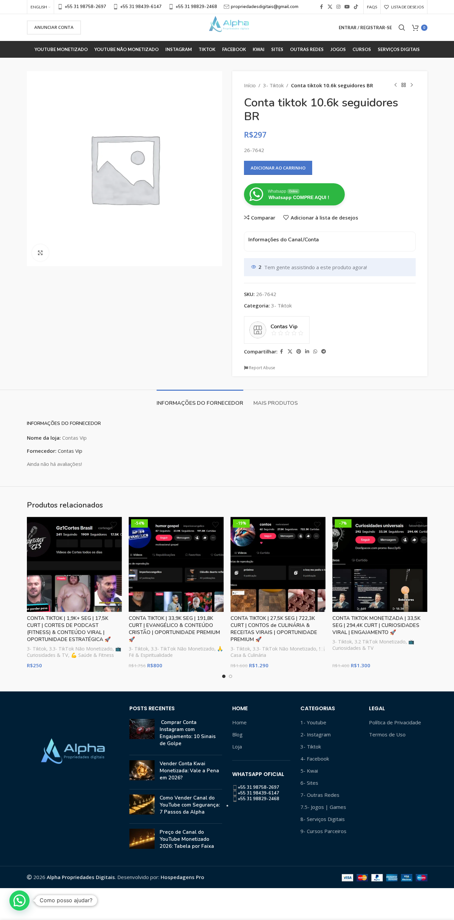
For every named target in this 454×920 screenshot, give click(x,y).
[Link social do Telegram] (323, 351)
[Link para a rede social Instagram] (338, 6)
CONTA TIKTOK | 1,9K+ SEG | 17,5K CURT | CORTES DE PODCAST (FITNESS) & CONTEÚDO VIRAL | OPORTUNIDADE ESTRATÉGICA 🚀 (69, 629)
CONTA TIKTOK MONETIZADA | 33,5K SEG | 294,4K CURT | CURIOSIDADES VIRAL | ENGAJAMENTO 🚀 (376, 625)
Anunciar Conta (54, 27)
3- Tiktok (273, 85)
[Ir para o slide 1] (223, 676)
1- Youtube (313, 722)
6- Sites (309, 782)
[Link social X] (330, 6)
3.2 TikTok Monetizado (380, 641)
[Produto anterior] (395, 85)
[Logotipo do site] (227, 26)
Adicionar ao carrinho (278, 168)
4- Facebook (314, 758)
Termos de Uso (387, 734)
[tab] (200, 400)
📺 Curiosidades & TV (373, 644)
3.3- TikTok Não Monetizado (81, 648)
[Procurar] (402, 27)
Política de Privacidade (395, 722)
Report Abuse (261, 368)
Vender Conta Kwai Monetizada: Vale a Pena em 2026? (189, 770)
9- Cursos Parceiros (323, 831)
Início (250, 85)
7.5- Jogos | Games (323, 807)
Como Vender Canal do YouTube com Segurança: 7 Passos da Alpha (190, 804)
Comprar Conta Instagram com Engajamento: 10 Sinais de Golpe (188, 733)
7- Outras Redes (319, 794)
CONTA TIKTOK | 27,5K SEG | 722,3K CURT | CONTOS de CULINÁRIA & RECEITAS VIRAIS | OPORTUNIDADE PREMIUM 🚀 (274, 629)
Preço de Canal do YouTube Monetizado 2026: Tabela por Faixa (187, 839)
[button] (19, 900)
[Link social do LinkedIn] (307, 351)
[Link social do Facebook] (322, 6)
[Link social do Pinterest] (298, 351)
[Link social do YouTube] (347, 6)
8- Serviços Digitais (322, 819)
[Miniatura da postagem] (142, 734)
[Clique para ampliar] (40, 252)
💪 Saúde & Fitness (92, 655)
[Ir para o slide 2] (230, 676)
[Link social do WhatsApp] (315, 351)
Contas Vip (70, 450)
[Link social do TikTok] (356, 6)
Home (239, 722)
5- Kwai (309, 770)
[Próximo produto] (412, 85)
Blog (237, 734)
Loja (237, 746)
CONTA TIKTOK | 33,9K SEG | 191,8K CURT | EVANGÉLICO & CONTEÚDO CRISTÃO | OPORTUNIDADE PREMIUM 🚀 (174, 629)
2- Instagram (315, 734)
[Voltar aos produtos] (404, 85)
